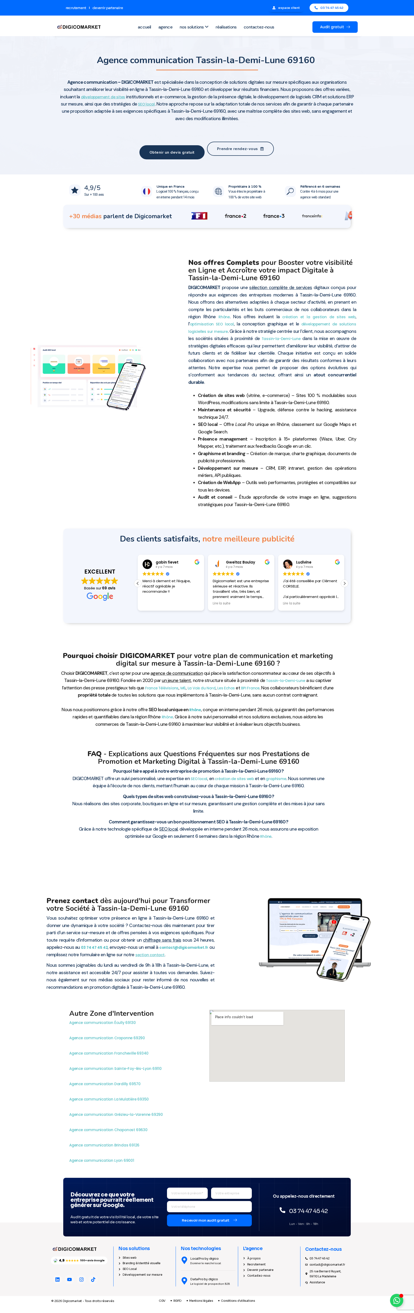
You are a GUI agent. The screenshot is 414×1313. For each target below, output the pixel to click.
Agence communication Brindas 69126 (104, 1145)
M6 (183, 688)
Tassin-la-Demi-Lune (281, 338)
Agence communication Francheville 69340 (109, 1053)
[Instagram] (81, 1279)
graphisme (276, 778)
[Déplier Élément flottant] (396, 1300)
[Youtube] (69, 1279)
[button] (344, 583)
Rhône (224, 316)
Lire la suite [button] (221, 603)
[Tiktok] (93, 1279)
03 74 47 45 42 (94, 947)
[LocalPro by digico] (184, 1260)
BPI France (250, 688)
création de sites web (234, 778)
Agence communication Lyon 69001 (102, 1160)
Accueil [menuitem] (144, 27)
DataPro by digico (204, 1279)
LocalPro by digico (204, 1259)
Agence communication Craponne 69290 (107, 1037)
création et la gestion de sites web (318, 316)
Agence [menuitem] (165, 27)
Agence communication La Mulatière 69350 (109, 1099)
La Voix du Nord (202, 688)
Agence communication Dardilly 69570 (105, 1083)
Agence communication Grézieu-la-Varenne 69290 (116, 1114)
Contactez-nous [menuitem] (259, 27)
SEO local (199, 778)
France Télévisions (161, 688)
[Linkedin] (57, 1279)
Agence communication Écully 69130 (103, 1022)
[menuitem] (194, 27)
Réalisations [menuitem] (226, 27)
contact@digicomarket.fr (183, 947)
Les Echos (226, 688)
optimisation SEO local (212, 324)
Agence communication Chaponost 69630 (109, 1129)
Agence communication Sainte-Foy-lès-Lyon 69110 (116, 1068)
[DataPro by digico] (184, 1281)
